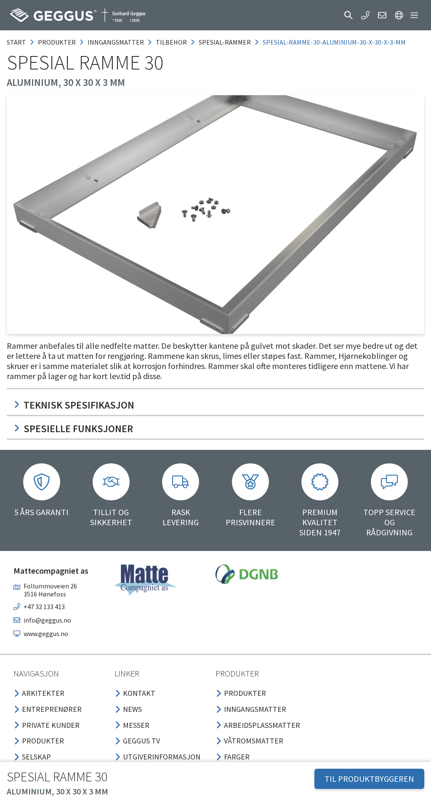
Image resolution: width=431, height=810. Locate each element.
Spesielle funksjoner (78, 428)
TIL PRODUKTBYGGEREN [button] (369, 778)
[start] (78, 15)
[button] (348, 15)
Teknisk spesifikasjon (79, 405)
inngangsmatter (116, 42)
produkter (57, 42)
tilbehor (171, 42)
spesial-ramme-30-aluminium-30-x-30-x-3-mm (334, 42)
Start (16, 42)
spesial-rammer (225, 42)
